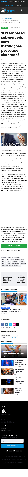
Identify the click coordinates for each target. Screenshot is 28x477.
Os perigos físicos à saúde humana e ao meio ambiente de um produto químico (14, 311)
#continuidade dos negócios (13, 257)
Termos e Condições (6, 430)
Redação (11, 356)
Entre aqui (19, 5)
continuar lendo (14, 246)
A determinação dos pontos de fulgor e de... (19, 381)
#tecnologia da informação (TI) (17, 259)
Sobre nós (3, 428)
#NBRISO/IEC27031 (6, 263)
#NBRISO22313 (15, 263)
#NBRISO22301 (5, 259)
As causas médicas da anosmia (18, 390)
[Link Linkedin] (6, 324)
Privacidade (4, 432)
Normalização (6, 307)
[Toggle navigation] (25, 10)
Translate (13, 337)
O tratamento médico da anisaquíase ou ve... (19, 372)
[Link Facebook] (2, 324)
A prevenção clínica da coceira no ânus (13, 353)
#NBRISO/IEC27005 (6, 261)
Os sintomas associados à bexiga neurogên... (20, 362)
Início (2, 18)
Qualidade (9, 18)
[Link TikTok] (17, 324)
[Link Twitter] (10, 324)
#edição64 (21, 261)
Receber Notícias (12, 446)
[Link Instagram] (14, 324)
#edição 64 (14, 261)
